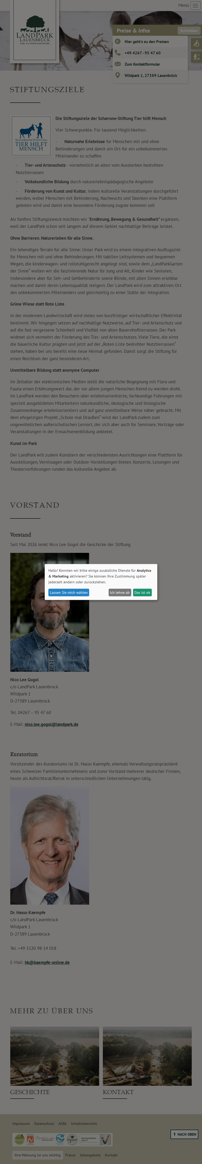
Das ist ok (142, 592)
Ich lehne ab (120, 592)
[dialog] (101, 582)
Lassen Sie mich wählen (69, 592)
